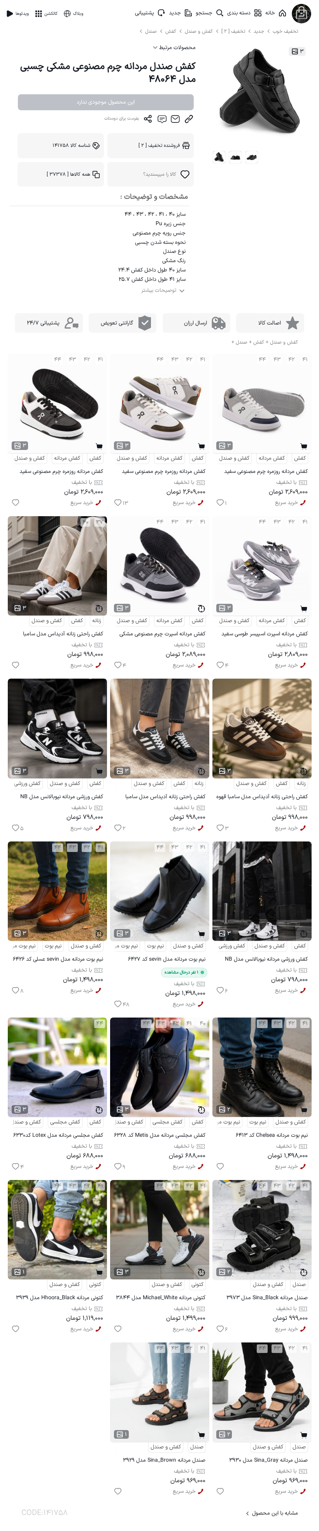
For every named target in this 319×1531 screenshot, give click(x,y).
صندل (151, 31)
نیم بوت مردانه (122, 946)
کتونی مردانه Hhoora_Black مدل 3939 (59, 1298)
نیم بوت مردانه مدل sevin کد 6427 (166, 959)
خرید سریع (286, 503)
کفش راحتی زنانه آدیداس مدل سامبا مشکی (165, 798)
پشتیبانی (144, 13)
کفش (171, 31)
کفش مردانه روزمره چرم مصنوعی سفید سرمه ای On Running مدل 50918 (266, 472)
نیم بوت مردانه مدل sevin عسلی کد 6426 (58, 959)
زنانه (96, 621)
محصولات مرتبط (177, 48)
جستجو (204, 13)
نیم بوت (155, 946)
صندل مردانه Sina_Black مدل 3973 (267, 1298)
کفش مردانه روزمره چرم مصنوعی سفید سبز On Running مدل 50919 (163, 472)
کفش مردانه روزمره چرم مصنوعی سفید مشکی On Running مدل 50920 (61, 472)
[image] (219, 157)
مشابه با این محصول (275, 1513)
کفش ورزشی (27, 784)
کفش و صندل (199, 31)
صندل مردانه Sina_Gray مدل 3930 (268, 1460)
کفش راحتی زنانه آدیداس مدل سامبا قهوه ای (262, 798)
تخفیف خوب (285, 31)
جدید (175, 13)
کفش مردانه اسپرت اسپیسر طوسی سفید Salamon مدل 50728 (264, 635)
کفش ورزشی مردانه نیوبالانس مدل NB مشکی (61, 798)
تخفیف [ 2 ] (233, 31)
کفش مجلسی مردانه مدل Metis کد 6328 (159, 1135)
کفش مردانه (272, 458)
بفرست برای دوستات (121, 118)
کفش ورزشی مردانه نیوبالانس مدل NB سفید (266, 960)
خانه (270, 13)
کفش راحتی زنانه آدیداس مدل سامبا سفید (63, 635)
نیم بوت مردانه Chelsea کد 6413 (272, 1135)
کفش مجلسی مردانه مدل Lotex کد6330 (58, 1135)
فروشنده (159, 145)
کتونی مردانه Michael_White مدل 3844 (160, 1298)
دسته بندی (239, 13)
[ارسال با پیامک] (162, 120)
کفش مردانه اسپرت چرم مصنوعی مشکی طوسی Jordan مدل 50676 (162, 635)
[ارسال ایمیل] (175, 120)
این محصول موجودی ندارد (106, 102)
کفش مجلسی (167, 1122)
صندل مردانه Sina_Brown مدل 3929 (164, 1460)
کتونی (197, 1285)
